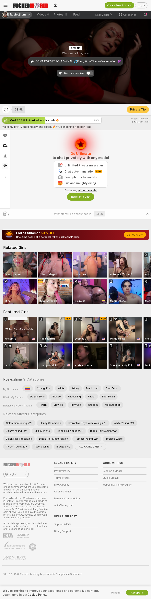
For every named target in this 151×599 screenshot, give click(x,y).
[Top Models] (55, 5)
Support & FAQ (62, 524)
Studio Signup (111, 478)
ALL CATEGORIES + (90, 446)
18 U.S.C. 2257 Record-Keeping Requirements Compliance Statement (42, 574)
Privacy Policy (62, 471)
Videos (43, 14)
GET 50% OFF (135, 234)
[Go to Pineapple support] (33, 547)
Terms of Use (62, 478)
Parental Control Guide (67, 498)
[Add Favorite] (6, 109)
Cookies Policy (63, 491)
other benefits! (87, 190)
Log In (141, 5)
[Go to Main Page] (30, 5)
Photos (61, 14)
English (13, 474)
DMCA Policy (61, 484)
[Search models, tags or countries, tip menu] (145, 15)
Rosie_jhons (13, 379)
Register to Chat (80, 196)
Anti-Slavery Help (64, 505)
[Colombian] (27, 388)
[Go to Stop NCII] (15, 558)
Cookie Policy (37, 594)
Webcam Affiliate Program (117, 484)
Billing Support (62, 531)
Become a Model (112, 471)
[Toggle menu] (5, 5)
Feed (76, 14)
